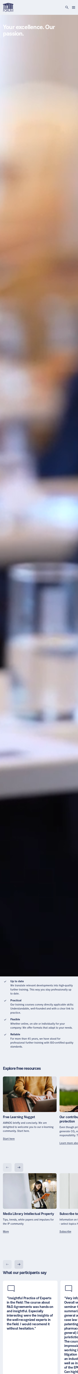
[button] (8, 1138)
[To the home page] (8, 7)
